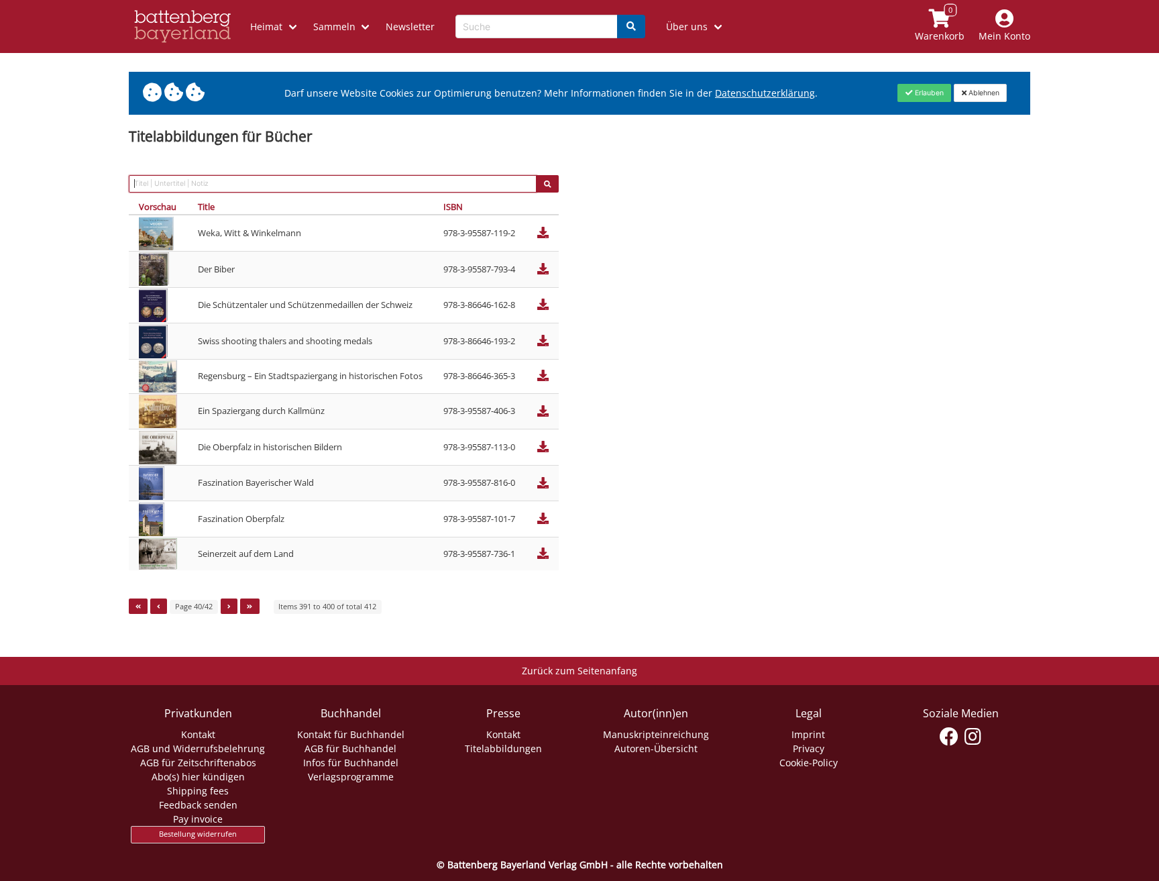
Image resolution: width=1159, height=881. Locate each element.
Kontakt (198, 734)
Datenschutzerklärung (765, 93)
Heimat (266, 26)
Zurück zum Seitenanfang (579, 670)
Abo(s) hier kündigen (198, 776)
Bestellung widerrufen (198, 834)
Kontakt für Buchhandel (350, 734)
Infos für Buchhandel (350, 762)
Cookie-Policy (808, 762)
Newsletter (410, 26)
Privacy (808, 748)
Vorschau (157, 207)
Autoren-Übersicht (656, 748)
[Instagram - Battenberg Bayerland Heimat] (973, 736)
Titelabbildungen (503, 748)
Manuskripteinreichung (656, 734)
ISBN (453, 207)
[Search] (631, 26)
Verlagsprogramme (351, 776)
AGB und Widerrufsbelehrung (198, 748)
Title (206, 207)
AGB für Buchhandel (350, 748)
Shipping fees (198, 790)
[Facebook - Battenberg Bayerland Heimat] (949, 736)
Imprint (808, 734)
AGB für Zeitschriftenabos (198, 762)
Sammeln (334, 26)
